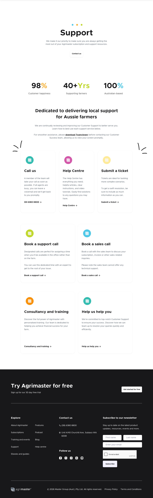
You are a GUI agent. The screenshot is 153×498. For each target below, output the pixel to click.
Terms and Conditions (131, 489)
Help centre (40, 447)
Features (39, 425)
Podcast (39, 433)
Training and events (20, 440)
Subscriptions (17, 433)
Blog (37, 440)
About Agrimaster (19, 425)
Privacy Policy (111, 489)
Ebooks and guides (20, 454)
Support (15, 447)
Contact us (76, 54)
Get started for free (131, 389)
